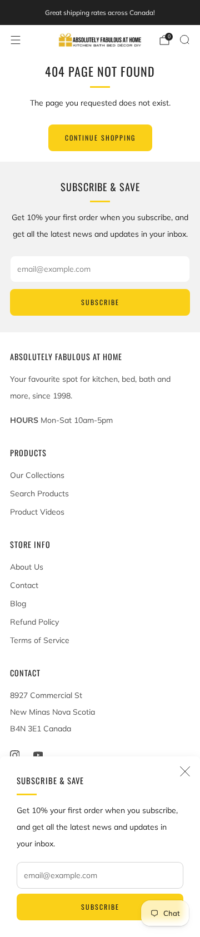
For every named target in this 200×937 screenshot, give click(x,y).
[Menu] (15, 40)
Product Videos (37, 512)
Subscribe (100, 906)
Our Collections (37, 475)
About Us (26, 567)
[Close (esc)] (185, 771)
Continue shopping (100, 137)
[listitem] (100, 13)
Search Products (39, 494)
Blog (18, 604)
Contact (24, 585)
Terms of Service (39, 640)
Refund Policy (34, 622)
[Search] (184, 39)
